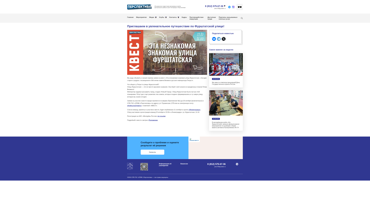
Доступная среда (212, 18)
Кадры (184, 17)
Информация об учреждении (165, 164)
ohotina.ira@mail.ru (134, 106)
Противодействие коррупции (197, 18)
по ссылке (162, 116)
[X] (224, 39)
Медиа (151, 17)
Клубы (161, 17)
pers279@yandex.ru (220, 8)
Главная (130, 17)
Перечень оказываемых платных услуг (228, 18)
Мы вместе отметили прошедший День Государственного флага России (226, 83)
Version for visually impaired (240, 7)
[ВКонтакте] (214, 39)
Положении (153, 120)
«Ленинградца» (194, 110)
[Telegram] (219, 39)
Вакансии (184, 164)
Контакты (173, 17)
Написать (152, 152)
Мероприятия (141, 17)
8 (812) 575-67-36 (214, 6)
